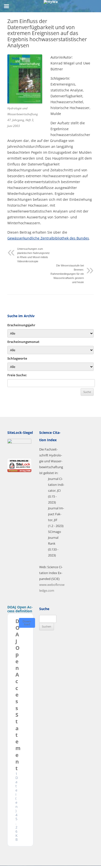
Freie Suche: (17, 375)
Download (27, 622)
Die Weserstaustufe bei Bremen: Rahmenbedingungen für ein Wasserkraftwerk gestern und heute (67, 274)
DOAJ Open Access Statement (18, 695)
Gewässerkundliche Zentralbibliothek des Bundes (48, 238)
